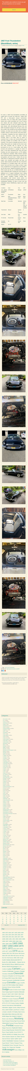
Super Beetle (5, 1043)
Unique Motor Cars (7, 896)
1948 (22, 936)
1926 (9, 932)
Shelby (4, 882)
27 (25, 921)
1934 (12, 934)
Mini (4, 850)
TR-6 (7, 1047)
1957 (6, 667)
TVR (4, 894)
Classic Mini (14, 978)
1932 (6, 934)
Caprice (23, 969)
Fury (3, 1001)
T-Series (11, 1043)
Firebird (4, 999)
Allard (4, 724)
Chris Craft (5, 766)
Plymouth (5, 865)
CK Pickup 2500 (6, 978)
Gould (4, 797)
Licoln (4, 833)
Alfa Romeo (5, 723)
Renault (4, 874)
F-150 (11, 994)
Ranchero (8, 1028)
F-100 (8, 994)
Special (22, 1036)
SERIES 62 (10, 1034)
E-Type (23, 989)
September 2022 (21, 925)
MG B (4, 848)
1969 (15, 946)
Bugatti (4, 752)
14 (2, 919)
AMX (18, 957)
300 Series (15, 953)
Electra (4, 994)
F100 (22, 994)
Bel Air (23, 962)
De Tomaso (5, 774)
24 (13, 921)
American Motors (6, 728)
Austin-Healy (5, 742)
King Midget (5, 824)
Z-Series (6, 1052)
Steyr (4, 885)
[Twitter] (3, 671)
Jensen (4, 819)
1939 (6, 936)
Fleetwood (16, 998)
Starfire (4, 1041)
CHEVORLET (6, 762)
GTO (3, 1003)
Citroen (4, 769)
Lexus (4, 832)
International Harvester (7, 813)
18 (17, 919)
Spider (12, 1038)
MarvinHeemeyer (10, 45)
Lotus (4, 838)
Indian (4, 808)
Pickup (16, 1023)
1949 (3, 939)
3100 (9, 955)
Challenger (10, 971)
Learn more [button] (5, 6)
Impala (22, 1003)
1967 (4, 946)
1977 (7, 951)
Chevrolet (5, 763)
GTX (9, 1003)
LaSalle (4, 831)
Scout (15, 1032)
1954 (20, 939)
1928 (15, 932)
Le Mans (22, 1009)
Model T (19, 1016)
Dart (17, 985)
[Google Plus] (5, 671)
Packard (4, 862)
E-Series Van (16, 989)
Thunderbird (11, 667)
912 (3, 957)
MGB (3, 1016)
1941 (12, 936)
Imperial (4, 1005)
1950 (7, 939)
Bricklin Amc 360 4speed (8, 750)
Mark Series (21, 1012)
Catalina (4, 971)
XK (3, 1052)
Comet (4, 980)
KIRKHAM (5, 825)
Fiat (4, 789)
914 (6, 957)
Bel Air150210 (6, 964)
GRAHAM (5, 798)
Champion (16, 971)
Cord (4, 771)
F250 (3, 996)
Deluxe (9, 987)
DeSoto (4, 778)
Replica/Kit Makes (6, 877)
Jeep (4, 817)
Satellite (11, 1032)
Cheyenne (5, 976)
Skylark (12, 1036)
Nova (23, 1021)
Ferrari (4, 787)
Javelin (15, 1007)
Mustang (18, 1018)
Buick (4, 754)
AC (3, 720)
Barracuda (14, 960)
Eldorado (21, 992)
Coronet (22, 980)
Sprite (20, 1038)
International (5, 812)
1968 (10, 946)
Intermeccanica (6, 809)
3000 (3, 955)
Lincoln (4, 835)
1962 (3, 943)
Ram (4, 870)
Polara (4, 1025)
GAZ (4, 793)
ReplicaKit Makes (17, 1028)
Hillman (4, 802)
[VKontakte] (2, 671)
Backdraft (5, 743)
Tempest (16, 1043)
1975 (21, 948)
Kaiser (4, 821)
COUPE (22, 983)
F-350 (19, 994)
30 (10, 923)
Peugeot (5, 863)
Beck (4, 744)
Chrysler (5, 767)
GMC (4, 796)
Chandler (5, 758)
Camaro (4, 756)
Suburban (16, 1041)
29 (6, 923)
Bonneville (21, 964)
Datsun (4, 773)
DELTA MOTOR (6, 777)
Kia (3, 823)
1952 (13, 939)
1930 (22, 932)
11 (17, 917)
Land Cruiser (9, 1009)
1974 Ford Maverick (7, 1059)
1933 (9, 934)
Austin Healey (6, 739)
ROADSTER (18, 1030)
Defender (4, 987)
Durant (4, 782)
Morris (4, 852)
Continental (16, 980)
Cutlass (13, 985)
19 (21, 919)
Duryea (4, 783)
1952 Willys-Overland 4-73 (8, 1061)
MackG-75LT (5, 839)
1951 (10, 939)
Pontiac (4, 866)
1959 (13, 941)
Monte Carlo (5, 1018)
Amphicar (5, 729)
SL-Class (17, 1036)
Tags (3, 929)
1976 (3, 951)
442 (20, 955)
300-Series (21, 953)
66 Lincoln (5, 719)
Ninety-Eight (13, 1021)
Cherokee (4, 973)
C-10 (19, 966)
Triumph (4, 893)
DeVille (18, 987)
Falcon (13, 996)
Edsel (4, 785)
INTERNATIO (5, 810)
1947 (18, 936)
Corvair (4, 983)
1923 (6, 932)
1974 (17, 948)
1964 (10, 943)
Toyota (4, 892)
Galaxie (7, 1001)
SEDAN (4, 1034)
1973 (14, 948)
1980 (19, 951)
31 (13, 923)
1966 (20, 943)
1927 (12, 932)
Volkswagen (5, 897)
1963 (7, 943)
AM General (5, 725)
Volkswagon (5, 898)
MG (4, 847)
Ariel (4, 733)
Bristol (4, 751)
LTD (13, 1012)
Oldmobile (5, 858)
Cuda (3, 985)
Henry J (4, 801)
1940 (9, 936)
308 (6, 955)
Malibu (16, 1012)
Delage (4, 775)
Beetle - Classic (16, 962)
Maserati (5, 840)
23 (10, 921)
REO (4, 875)
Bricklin (4, 748)
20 (25, 919)
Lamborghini (5, 827)
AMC (4, 727)
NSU (4, 856)
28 (2, 923)
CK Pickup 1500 (19, 976)
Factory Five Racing (7, 786)
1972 (10, 948)
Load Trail (5, 836)
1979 (14, 951)
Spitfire (16, 1038)
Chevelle (5, 760)
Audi (4, 736)
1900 (3, 932)
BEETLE (19, 960)
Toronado (15, 1045)
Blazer (12, 964)
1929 (18, 932)
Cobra (4, 770)
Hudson (4, 805)
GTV (6, 1003)
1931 (3, 934)
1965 (14, 943)
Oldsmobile (5, 859)
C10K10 (4, 969)
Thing (20, 1043)
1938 (3, 936)
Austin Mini (5, 740)
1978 (10, 951)
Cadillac (4, 755)
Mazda (4, 843)
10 (13, 917)
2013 (10, 953)
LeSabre (4, 1012)
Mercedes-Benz (6, 844)
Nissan (4, 855)
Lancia (4, 828)
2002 (7, 953)
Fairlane (7, 996)
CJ (14, 976)
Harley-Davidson (6, 800)
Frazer (4, 792)
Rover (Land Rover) (7, 879)
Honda (4, 804)
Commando (9, 980)
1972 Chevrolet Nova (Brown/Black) (10, 1063)
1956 (3, 941)
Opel (4, 860)
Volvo (4, 901)
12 (21, 917)
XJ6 (23, 1050)
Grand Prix (16, 1001)
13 (25, 917)
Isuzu (4, 815)
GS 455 (21, 1001)
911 (23, 955)
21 (2, 921)
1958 (10, 941)
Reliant (4, 873)
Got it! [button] (14, 9)
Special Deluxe (6, 1038)
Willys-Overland (6, 904)
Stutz (4, 888)
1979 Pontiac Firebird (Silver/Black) (10, 1062)
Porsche (4, 867)
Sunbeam (5, 890)
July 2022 (7, 925)
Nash (4, 854)
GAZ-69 (4, 794)
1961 (20, 941)
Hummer (5, 806)
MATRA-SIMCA (6, 842)
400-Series (16, 955)
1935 (15, 934)
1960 (17, 941)
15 (6, 919)
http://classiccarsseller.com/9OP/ (13, 668)
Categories (5, 715)
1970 (21, 946)
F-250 (15, 994)
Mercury (4, 846)
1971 (4, 948)
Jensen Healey (6, 820)
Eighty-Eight (9, 992)
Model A (14, 1016)
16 (10, 919)
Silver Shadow (6, 1036)
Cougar (18, 983)
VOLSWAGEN (6, 900)
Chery (4, 759)
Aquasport (5, 732)
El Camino (15, 992)
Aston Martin (5, 735)
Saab (4, 881)
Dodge (4, 781)
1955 (23, 939)
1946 (15, 936)
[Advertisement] (14, 25)
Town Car (21, 1045)
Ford (23, 45)
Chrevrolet (5, 765)
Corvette (11, 982)
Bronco (4, 966)
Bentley (4, 746)
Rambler (5, 871)
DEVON (4, 779)
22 (6, 921)
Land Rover (5, 829)
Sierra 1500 (21, 1034)
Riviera (4, 1030)
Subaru (4, 889)
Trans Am (12, 1047)
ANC (4, 731)
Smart (4, 883)
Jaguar (4, 816)
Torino (11, 1045)
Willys (4, 902)
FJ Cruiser (10, 998)
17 (13, 919)
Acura (4, 721)
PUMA (4, 869)
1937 (22, 934)
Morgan (4, 851)
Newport (7, 1021)
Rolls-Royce (5, 878)
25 (17, 921)
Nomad (19, 1021)
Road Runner (10, 1030)
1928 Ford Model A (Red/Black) (9, 1065)
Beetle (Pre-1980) (7, 962)
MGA (21, 1014)
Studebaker (5, 886)
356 (12, 955)
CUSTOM (8, 985)
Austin (4, 737)
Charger (22, 971)
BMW (4, 747)
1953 (16, 939)
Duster (11, 989)
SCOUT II (19, 1032)
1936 (18, 934)
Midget (7, 1016)
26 (21, 921)
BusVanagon (14, 966)
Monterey (11, 1018)
